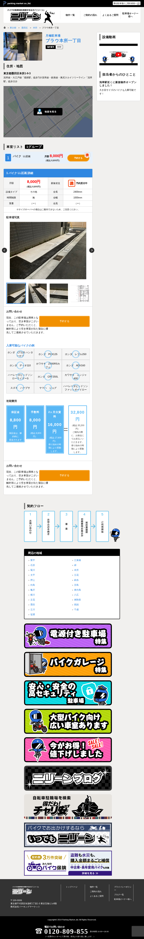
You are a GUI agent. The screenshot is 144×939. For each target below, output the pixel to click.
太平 (32, 575)
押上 (32, 580)
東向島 (77, 590)
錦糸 (76, 580)
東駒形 (77, 599)
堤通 (32, 614)
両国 (76, 604)
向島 (32, 585)
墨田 (32, 604)
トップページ (71, 887)
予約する (78, 158)
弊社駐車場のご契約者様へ (125, 3)
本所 (35, 28)
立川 (32, 609)
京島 (76, 585)
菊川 (32, 570)
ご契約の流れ (96, 891)
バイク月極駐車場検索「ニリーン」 (25, 890)
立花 (76, 575)
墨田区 (24, 28)
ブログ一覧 (119, 895)
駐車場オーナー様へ (123, 899)
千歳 (76, 609)
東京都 (13, 28)
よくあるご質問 (96, 896)
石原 (32, 565)
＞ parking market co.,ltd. (17, 3)
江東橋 (77, 560)
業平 (32, 560)
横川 (32, 594)
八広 (76, 594)
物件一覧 (94, 887)
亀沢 (32, 590)
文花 (32, 599)
